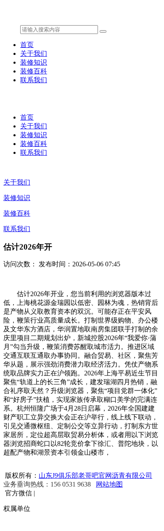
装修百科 (33, 71)
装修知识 (33, 62)
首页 (27, 44)
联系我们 (33, 79)
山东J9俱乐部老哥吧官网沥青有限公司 (95, 475)
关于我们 (33, 53)
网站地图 (109, 484)
